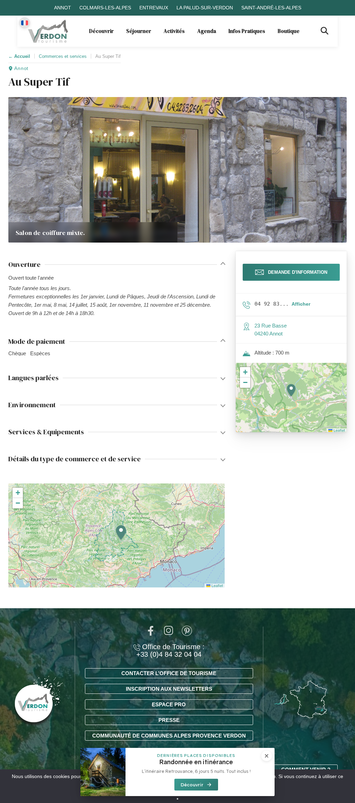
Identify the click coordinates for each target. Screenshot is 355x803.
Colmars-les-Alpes (105, 7)
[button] (121, 533)
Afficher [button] (301, 304)
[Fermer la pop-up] (266, 756)
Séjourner (138, 31)
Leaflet (216, 585)
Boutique (289, 31)
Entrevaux (153, 7)
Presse (169, 720)
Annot (62, 7)
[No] (177, 799)
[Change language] (24, 22)
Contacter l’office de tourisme (168, 673)
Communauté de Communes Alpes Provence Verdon (169, 736)
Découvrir (101, 31)
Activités (174, 31)
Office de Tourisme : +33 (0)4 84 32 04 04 (170, 650)
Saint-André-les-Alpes (271, 7)
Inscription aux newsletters (169, 689)
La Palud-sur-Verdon (204, 7)
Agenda (206, 31)
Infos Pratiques (246, 31)
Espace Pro (169, 704)
